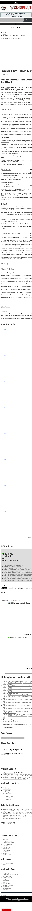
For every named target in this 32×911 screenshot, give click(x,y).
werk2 (4, 864)
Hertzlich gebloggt (8, 863)
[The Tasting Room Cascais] (15, 233)
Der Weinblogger (7, 844)
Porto (7, 87)
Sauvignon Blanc (25, 830)
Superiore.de (6, 880)
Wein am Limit (6, 883)
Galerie (4, 34)
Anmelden (3, 895)
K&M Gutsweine (7, 876)
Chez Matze (6, 840)
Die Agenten (8, 795)
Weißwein (21, 831)
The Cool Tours (22, 173)
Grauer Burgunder (19, 828)
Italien (26, 828)
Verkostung (4, 831)
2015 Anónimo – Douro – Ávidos (13, 577)
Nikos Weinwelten (8, 847)
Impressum (8, 793)
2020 (24, 827)
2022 (30, 827)
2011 (11, 827)
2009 (8, 827)
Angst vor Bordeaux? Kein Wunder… (12, 818)
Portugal (12, 600)
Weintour (17, 600)
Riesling (10, 830)
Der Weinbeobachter (8, 842)
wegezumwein (7, 848)
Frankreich (3, 828)
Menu (16, 2)
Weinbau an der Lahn (8, 885)
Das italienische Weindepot (10, 874)
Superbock (26, 121)
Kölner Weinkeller (7, 877)
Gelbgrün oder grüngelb (9, 773)
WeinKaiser (6, 852)
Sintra (24, 189)
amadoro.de (6, 873)
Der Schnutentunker (8, 841)
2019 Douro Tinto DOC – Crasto (13, 566)
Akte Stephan (10, 798)
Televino (5, 882)
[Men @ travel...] (16, 307)
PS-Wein (5, 879)
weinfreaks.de (6, 850)
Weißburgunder (14, 831)
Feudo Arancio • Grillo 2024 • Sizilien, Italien (14, 779)
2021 (27, 827)
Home (4, 32)
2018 (17, 827)
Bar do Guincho (20, 219)
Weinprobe (6, 853)
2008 (5, 827)
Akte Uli (8, 799)
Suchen (28, 20)
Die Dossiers (8, 801)
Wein (8, 831)
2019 (20, 827)
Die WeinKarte (6, 790)
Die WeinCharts (7, 789)
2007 (2, 827)
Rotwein (18, 830)
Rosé (14, 830)
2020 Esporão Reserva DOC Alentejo (14, 565)
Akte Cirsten (9, 796)
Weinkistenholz (7, 888)
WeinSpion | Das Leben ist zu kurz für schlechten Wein (18, 899)
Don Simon (6, 846)
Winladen (5, 889)
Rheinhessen (4, 830)
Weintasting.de (7, 855)
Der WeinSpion (7, 792)
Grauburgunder (11, 828)
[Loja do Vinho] (15, 169)
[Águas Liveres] (15, 109)
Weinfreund (6, 886)
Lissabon (6, 600)
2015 (14, 827)
